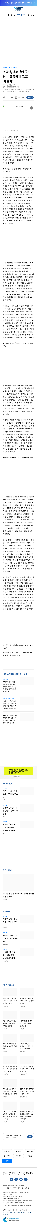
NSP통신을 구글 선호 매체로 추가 (14, 3)
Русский (24, 1210)
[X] (8, 98)
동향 (7, 1161)
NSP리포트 (21, 15)
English (9, 1210)
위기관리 (18, 1156)
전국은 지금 (11, 15)
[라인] (16, 98)
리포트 (30, 1156)
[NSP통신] (18, 9)
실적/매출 (18, 1151)
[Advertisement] (18, 244)
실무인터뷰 (29, 1151)
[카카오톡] (12, 98)
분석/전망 (7, 1156)
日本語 (15, 1210)
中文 (19, 1210)
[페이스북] (4, 98)
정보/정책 (7, 1151)
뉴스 (4, 15)
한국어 (5, 1210)
